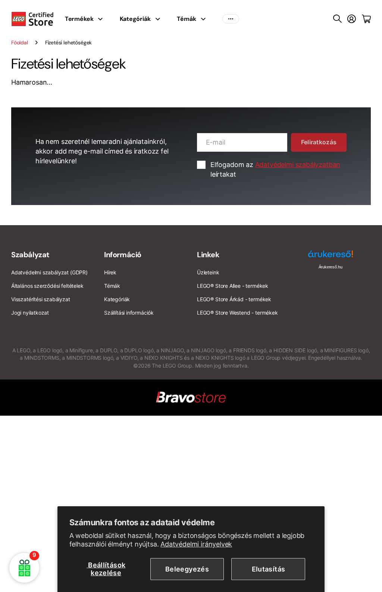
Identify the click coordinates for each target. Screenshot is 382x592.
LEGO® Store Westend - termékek (237, 312)
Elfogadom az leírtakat (275, 169)
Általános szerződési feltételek (47, 286)
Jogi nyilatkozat (30, 312)
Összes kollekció (102, 19)
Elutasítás (268, 569)
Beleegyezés (187, 569)
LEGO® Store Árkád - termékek (234, 299)
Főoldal (19, 42)
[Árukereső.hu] (330, 257)
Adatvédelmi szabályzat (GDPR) (49, 272)
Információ (122, 254)
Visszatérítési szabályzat (40, 299)
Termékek (79, 19)
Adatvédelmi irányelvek (196, 544)
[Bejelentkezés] (351, 19)
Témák (186, 19)
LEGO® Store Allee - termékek (232, 286)
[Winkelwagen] (366, 19)
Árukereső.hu (330, 267)
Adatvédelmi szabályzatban (298, 165)
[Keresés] (337, 19)
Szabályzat (30, 254)
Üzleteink (208, 272)
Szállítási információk (129, 312)
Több (230, 19)
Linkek (208, 254)
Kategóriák (135, 19)
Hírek (110, 272)
